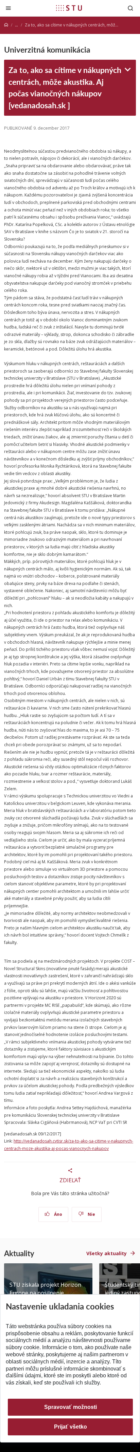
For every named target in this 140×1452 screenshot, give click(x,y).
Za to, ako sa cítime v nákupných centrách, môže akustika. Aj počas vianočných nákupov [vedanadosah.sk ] (64, 87)
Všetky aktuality (106, 1253)
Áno (57, 1214)
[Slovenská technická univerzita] (69, 8)
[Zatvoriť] (8, 8)
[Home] (6, 25)
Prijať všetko (70, 1427)
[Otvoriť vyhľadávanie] (130, 8)
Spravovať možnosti (70, 1407)
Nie (91, 1214)
